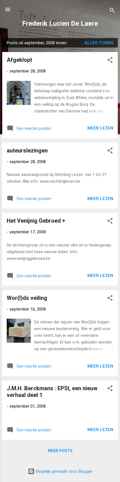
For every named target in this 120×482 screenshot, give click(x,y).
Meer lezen (100, 128)
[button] (110, 61)
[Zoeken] (112, 11)
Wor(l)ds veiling (27, 298)
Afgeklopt (19, 60)
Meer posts (60, 450)
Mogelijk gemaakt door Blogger (63, 471)
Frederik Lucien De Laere (60, 23)
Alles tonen (98, 42)
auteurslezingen (27, 150)
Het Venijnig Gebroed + (36, 220)
